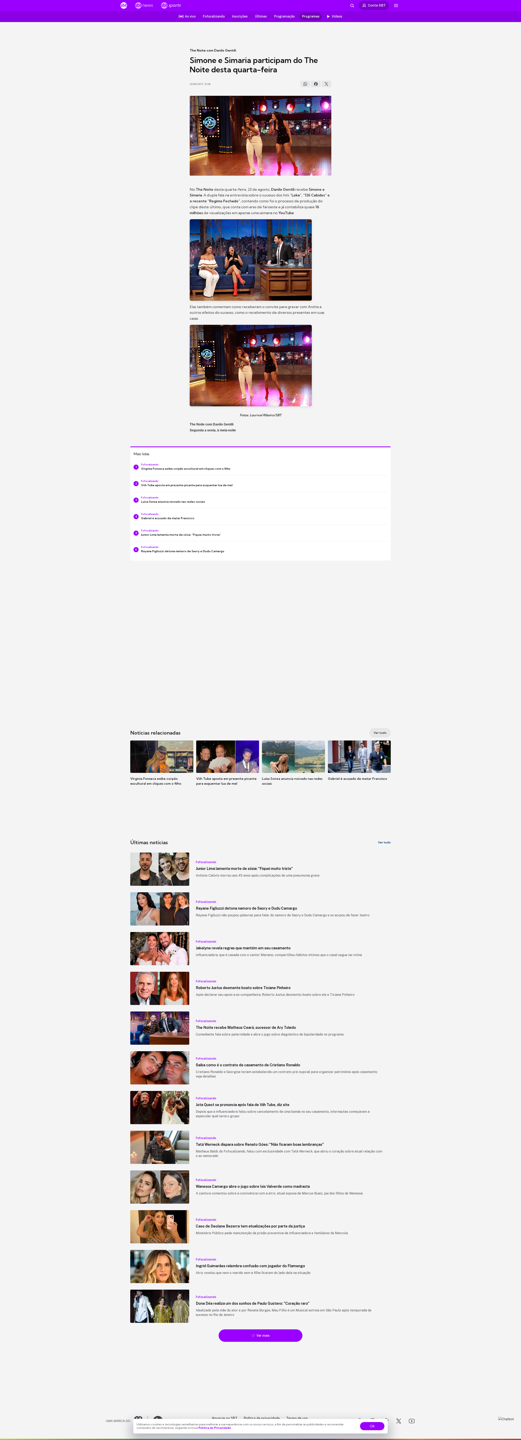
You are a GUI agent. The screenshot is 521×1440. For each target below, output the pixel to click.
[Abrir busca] (352, 5)
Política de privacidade (262, 1418)
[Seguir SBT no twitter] (398, 1421)
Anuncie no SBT (224, 1418)
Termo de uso (297, 1418)
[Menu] (396, 5)
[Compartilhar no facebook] (316, 84)
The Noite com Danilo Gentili (213, 50)
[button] (161, 769)
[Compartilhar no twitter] (326, 84)
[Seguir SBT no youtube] (411, 1421)
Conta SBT (377, 5)
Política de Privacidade (214, 1428)
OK (372, 1426)
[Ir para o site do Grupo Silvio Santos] (127, 1421)
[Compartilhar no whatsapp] (305, 84)
